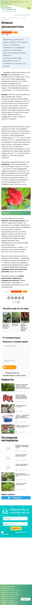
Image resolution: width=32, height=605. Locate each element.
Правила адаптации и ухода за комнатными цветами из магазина (24, 327)
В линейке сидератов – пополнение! (21, 406)
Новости (22, 1)
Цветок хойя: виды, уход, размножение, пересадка (6, 326)
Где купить (16, 1)
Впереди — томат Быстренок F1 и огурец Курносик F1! (22, 426)
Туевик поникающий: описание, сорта (20, 484)
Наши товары (4, 1)
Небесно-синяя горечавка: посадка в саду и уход (21, 465)
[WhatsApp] (23, 298)
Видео (2, 3)
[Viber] (19, 298)
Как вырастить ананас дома (15, 324)
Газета (27, 1)
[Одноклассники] (12, 298)
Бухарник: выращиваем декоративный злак (21, 455)
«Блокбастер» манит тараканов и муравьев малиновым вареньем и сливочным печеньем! (21, 397)
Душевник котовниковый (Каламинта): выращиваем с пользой (22, 446)
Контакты (7, 3)
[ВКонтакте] (9, 298)
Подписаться (16, 528)
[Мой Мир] (16, 298)
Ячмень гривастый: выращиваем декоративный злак (22, 475)
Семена (11, 1)
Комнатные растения (7, 32)
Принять (25, 599)
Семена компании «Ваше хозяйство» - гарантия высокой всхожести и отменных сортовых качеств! (22, 386)
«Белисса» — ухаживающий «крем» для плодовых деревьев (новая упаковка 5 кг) (22, 417)
